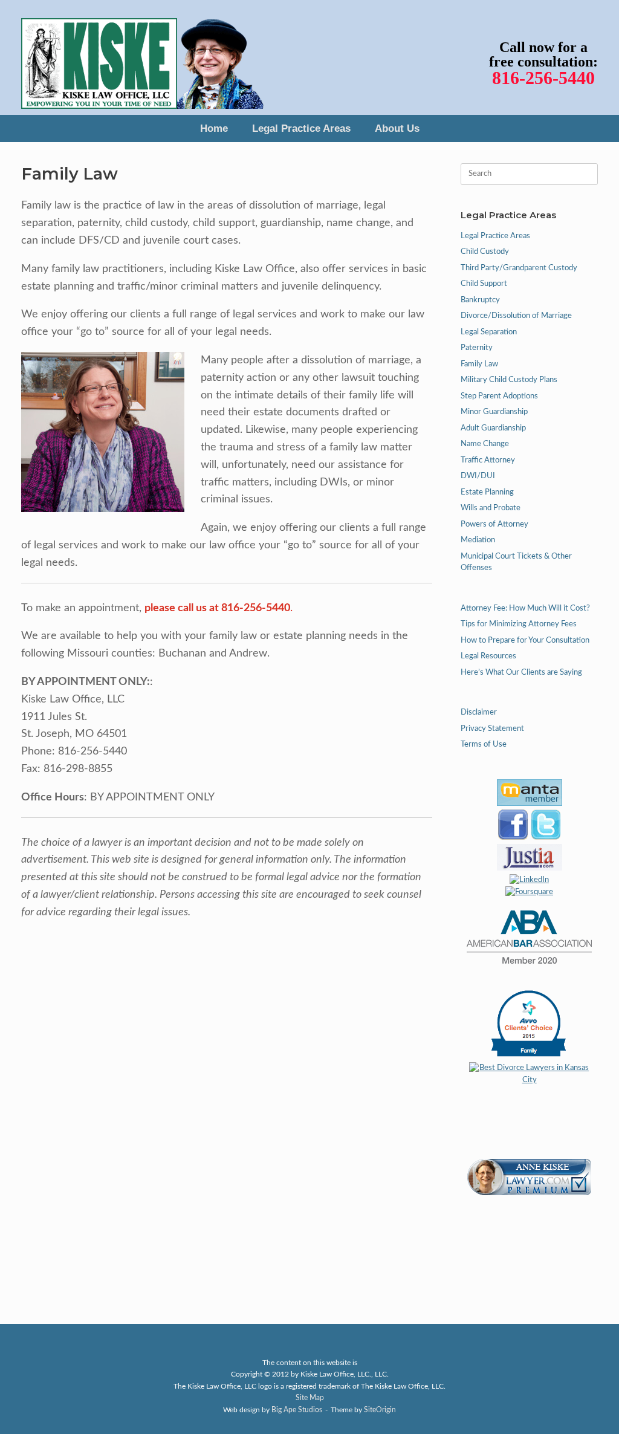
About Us (397, 128)
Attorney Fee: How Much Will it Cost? (525, 608)
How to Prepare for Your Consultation (525, 640)
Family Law (479, 364)
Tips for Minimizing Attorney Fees (519, 624)
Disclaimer (479, 712)
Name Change (485, 444)
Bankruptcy (480, 300)
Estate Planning (487, 492)
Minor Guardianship (494, 412)
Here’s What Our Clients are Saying (521, 672)
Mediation (478, 540)
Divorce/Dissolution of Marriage (516, 316)
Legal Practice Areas (301, 128)
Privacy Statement (492, 729)
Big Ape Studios (296, 1410)
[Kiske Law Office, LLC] (142, 57)
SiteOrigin (380, 1410)
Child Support (484, 284)
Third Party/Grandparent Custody (519, 268)
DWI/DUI (478, 476)
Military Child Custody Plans (509, 380)
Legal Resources (488, 656)
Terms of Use (484, 744)
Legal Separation (489, 332)
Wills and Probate (490, 508)
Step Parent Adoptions (499, 396)
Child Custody (485, 252)
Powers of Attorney (494, 524)
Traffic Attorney (488, 460)
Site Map (310, 1398)
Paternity (477, 348)
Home (214, 128)
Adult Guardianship (493, 428)
